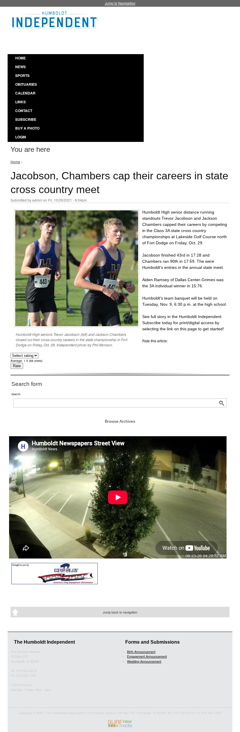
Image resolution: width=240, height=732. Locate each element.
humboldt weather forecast (158, 41)
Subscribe (25, 119)
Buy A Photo (27, 128)
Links (20, 101)
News (20, 66)
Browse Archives (120, 421)
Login (20, 137)
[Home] (55, 19)
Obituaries (26, 84)
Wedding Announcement (144, 661)
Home (20, 58)
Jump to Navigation (120, 3)
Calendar (25, 93)
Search (15, 394)
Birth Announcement (141, 651)
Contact (23, 110)
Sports (22, 75)
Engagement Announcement (147, 656)
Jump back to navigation (120, 612)
